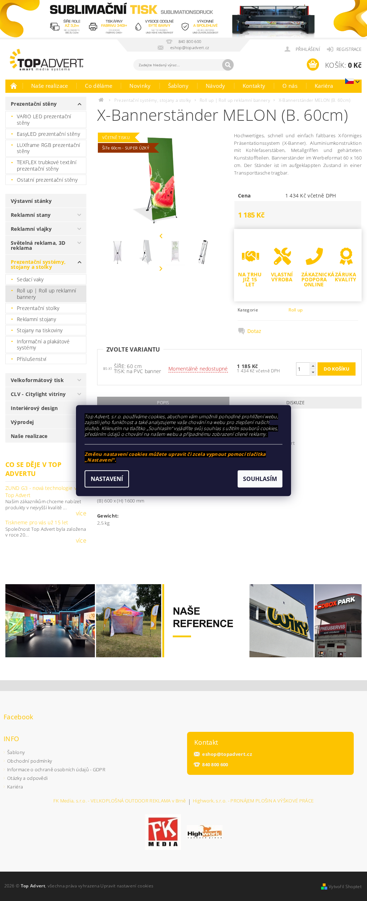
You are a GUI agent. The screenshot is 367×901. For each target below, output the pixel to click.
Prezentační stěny (34, 103)
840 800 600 (215, 765)
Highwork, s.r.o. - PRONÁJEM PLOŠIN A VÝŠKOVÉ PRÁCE (253, 801)
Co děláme (98, 85)
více (81, 513)
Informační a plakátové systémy (43, 344)
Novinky (140, 85)
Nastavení (107, 479)
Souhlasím (260, 479)
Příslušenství (31, 359)
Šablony (178, 85)
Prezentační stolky (38, 308)
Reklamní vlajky (31, 228)
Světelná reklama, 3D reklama (38, 245)
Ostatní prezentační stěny (47, 179)
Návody (215, 85)
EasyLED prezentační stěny (48, 133)
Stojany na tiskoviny (39, 330)
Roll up (295, 310)
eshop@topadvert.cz (227, 754)
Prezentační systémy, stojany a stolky (38, 264)
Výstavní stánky (31, 200)
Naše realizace (49, 85)
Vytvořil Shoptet (345, 886)
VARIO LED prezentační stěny (44, 119)
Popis (163, 403)
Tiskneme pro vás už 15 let (36, 522)
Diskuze (295, 403)
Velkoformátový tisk (37, 380)
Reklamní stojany (36, 319)
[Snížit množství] (313, 372)
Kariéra (324, 85)
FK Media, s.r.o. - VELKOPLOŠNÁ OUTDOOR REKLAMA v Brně (119, 801)
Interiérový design (34, 408)
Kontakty (254, 85)
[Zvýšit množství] (313, 365)
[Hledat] (228, 65)
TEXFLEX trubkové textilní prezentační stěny (46, 165)
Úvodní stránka (14, 85)
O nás (289, 85)
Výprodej (22, 422)
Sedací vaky (30, 279)
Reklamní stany (31, 214)
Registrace (349, 49)
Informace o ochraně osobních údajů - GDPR (56, 769)
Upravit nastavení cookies (126, 886)
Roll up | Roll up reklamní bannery (46, 293)
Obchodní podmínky (29, 761)
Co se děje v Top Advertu (33, 469)
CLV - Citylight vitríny (38, 394)
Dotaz (254, 331)
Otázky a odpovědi (27, 778)
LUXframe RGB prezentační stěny (48, 148)
